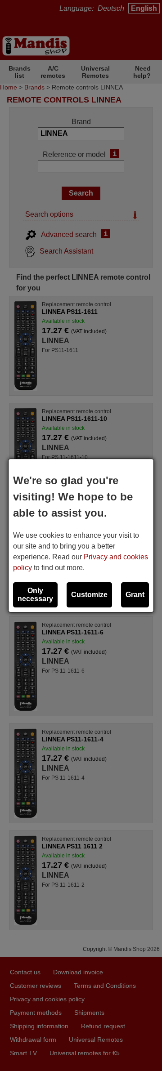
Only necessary (35, 594)
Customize (89, 594)
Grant (135, 594)
